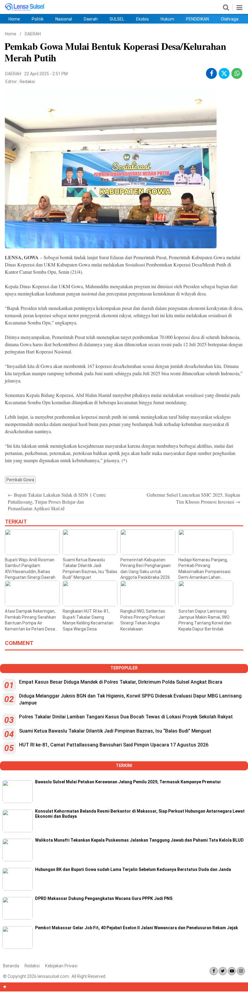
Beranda (11, 965)
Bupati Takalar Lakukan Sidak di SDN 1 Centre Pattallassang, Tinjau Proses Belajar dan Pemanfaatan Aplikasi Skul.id (57, 501)
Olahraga (229, 19)
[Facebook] (214, 971)
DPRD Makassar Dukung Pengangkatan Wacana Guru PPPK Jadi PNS (103, 898)
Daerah (91, 19)
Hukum (167, 19)
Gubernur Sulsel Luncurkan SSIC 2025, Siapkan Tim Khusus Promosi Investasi (193, 498)
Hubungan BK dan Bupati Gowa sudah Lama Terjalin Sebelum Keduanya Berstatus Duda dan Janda (133, 869)
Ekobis (142, 19)
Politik (38, 19)
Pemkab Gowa (20, 479)
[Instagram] (241, 971)
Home (14, 19)
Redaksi (27, 81)
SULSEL (116, 19)
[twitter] (224, 74)
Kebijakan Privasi (61, 965)
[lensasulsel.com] (25, 9)
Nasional (63, 19)
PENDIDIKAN (197, 19)
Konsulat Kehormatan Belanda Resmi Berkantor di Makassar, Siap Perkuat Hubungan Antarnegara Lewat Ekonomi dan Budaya (140, 814)
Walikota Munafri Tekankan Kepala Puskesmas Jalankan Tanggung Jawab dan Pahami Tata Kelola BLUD (139, 840)
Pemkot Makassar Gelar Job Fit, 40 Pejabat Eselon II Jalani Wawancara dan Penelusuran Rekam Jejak (136, 927)
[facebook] (211, 73)
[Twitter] (223, 971)
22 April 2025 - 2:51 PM (46, 73)
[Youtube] (232, 971)
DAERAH (33, 33)
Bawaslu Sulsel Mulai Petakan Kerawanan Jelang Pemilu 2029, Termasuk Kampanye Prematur (128, 781)
